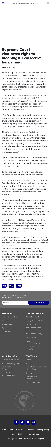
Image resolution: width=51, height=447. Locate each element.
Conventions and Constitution (32, 377)
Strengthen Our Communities (9, 368)
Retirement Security (34, 334)
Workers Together (9, 317)
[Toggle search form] (48, 3)
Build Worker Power (10, 360)
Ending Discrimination (34, 320)
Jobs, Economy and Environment (33, 329)
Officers (29, 373)
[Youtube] (28, 422)
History (28, 360)
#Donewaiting (7, 324)
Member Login (32, 434)
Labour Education (33, 382)
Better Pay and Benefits (35, 317)
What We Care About (35, 313)
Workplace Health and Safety (33, 348)
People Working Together (12, 363)
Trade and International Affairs (34, 342)
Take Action (7, 313)
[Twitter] (22, 422)
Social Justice (31, 337)
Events (4, 328)
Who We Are (31, 356)
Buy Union (6, 332)
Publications (7, 429)
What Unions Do (9, 356)
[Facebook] (16, 422)
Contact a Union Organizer (8, 373)
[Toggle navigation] (3, 3)
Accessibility (17, 434)
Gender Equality (32, 324)
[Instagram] (33, 422)
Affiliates (29, 363)
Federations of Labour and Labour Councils (36, 368)
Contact (30, 429)
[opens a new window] (4, 286)
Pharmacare (7, 320)
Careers (19, 429)
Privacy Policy (43, 429)
